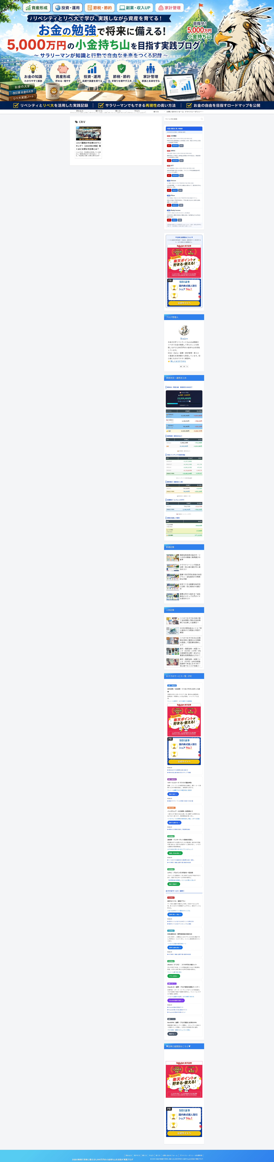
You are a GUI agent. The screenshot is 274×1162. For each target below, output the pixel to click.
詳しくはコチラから (178, 361)
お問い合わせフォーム (169, 1155)
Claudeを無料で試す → (176, 1000)
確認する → (172, 1034)
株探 (181, 145)
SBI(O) (174, 220)
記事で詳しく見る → (175, 914)
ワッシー (184, 338)
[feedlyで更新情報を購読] (184, 366)
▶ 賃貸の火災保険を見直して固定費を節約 (178, 829)
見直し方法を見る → (175, 853)
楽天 (169, 145)
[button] (202, 119)
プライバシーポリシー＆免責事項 (191, 1155)
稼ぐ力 (144, 1155)
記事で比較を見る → (175, 947)
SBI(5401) (175, 145)
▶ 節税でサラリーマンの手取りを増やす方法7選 (180, 801)
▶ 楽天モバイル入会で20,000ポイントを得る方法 (180, 921)
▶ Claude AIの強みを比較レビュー (176, 1012)
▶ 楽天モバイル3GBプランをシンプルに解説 (179, 924)
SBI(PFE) (175, 205)
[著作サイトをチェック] (181, 366)
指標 (180, 190)
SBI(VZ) (175, 190)
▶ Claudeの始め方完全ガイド (175, 1007)
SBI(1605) (175, 160)
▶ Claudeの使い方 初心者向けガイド (177, 1010)
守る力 (151, 1155)
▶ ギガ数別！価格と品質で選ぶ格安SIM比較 (179, 862)
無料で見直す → (173, 884)
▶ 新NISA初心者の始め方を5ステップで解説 (179, 772)
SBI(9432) (175, 175)
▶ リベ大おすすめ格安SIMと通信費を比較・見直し (180, 860)
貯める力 (129, 1155)
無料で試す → (173, 794)
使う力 (158, 1155)
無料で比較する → (174, 822)
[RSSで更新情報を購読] (187, 366)
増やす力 (137, 1155)
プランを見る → (173, 976)
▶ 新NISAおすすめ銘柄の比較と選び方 (177, 770)
